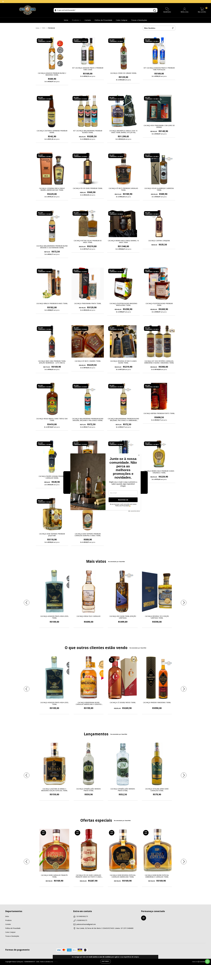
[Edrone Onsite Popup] (105, 482)
